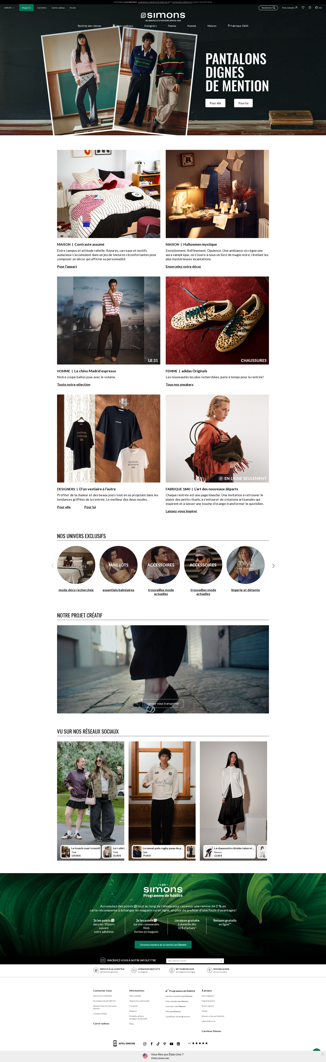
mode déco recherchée (76, 590)
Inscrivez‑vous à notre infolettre (131, 960)
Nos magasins (208, 996)
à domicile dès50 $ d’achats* (187, 924)
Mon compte (288, 7)
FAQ (131, 1023)
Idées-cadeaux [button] (124, 25)
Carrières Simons (211, 1031)
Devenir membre (179, 996)
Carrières (42, 7)
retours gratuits (182, 2)
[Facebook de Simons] (151, 1044)
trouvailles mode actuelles (161, 592)
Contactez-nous (102, 990)
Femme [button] (172, 25)
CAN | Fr (8, 7)
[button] (268, 8)
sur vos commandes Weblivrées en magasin (146, 926)
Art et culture (208, 1006)
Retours (133, 1011)
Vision (73, 7)
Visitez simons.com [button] (160, 1058)
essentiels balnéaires (118, 590)
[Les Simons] (163, 888)
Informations (136, 990)
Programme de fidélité (163, 895)
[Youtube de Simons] (171, 1044)
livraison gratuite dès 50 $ (153, 2)
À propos (207, 990)
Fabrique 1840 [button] (239, 25)
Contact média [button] (100, 1013)
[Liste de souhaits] (303, 7)
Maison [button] (211, 25)
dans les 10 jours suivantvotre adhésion (104, 926)
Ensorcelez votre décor (183, 266)
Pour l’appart (67, 266)
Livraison (133, 1006)
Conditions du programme (178, 1016)
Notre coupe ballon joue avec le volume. (86, 377)
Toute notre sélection (73, 384)
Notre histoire (208, 1001)
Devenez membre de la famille (163, 944)
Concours (176, 1006)
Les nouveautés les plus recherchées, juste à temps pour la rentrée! (215, 377)
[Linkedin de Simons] (178, 1044)
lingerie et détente (245, 590)
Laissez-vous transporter (163, 703)
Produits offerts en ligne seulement (138, 1017)
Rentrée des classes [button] (90, 25)
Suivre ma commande (139, 1001)
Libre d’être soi (208, 1021)
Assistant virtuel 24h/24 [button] (104, 1001)
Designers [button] (150, 25)
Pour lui (243, 103)
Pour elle (215, 103)
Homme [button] (191, 25)
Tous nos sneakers (179, 384)
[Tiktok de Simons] (158, 1044)
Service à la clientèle (102, 996)
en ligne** (225, 922)
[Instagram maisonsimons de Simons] (145, 1044)
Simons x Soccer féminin (213, 1016)
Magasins (26, 7)
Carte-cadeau (58, 7)
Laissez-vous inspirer (181, 511)
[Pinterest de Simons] (164, 1044)
